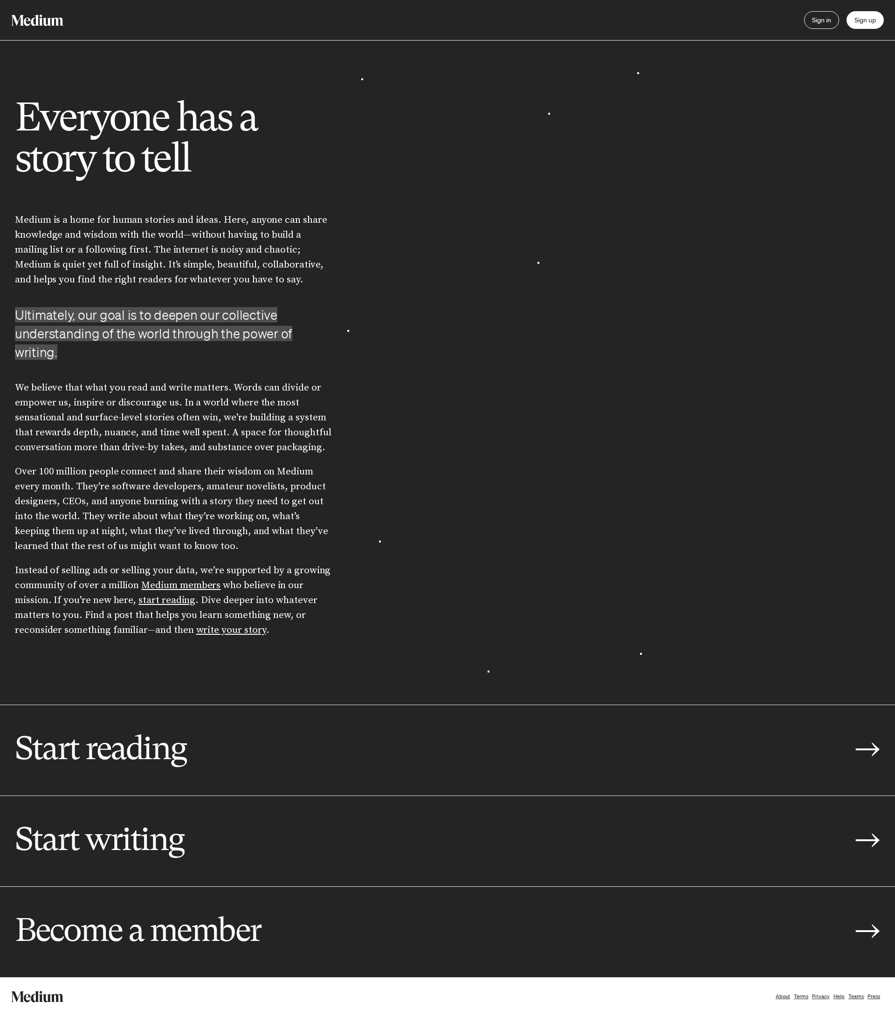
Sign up (865, 20)
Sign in (821, 20)
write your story (231, 630)
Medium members (180, 585)
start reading (166, 600)
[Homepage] (37, 20)
